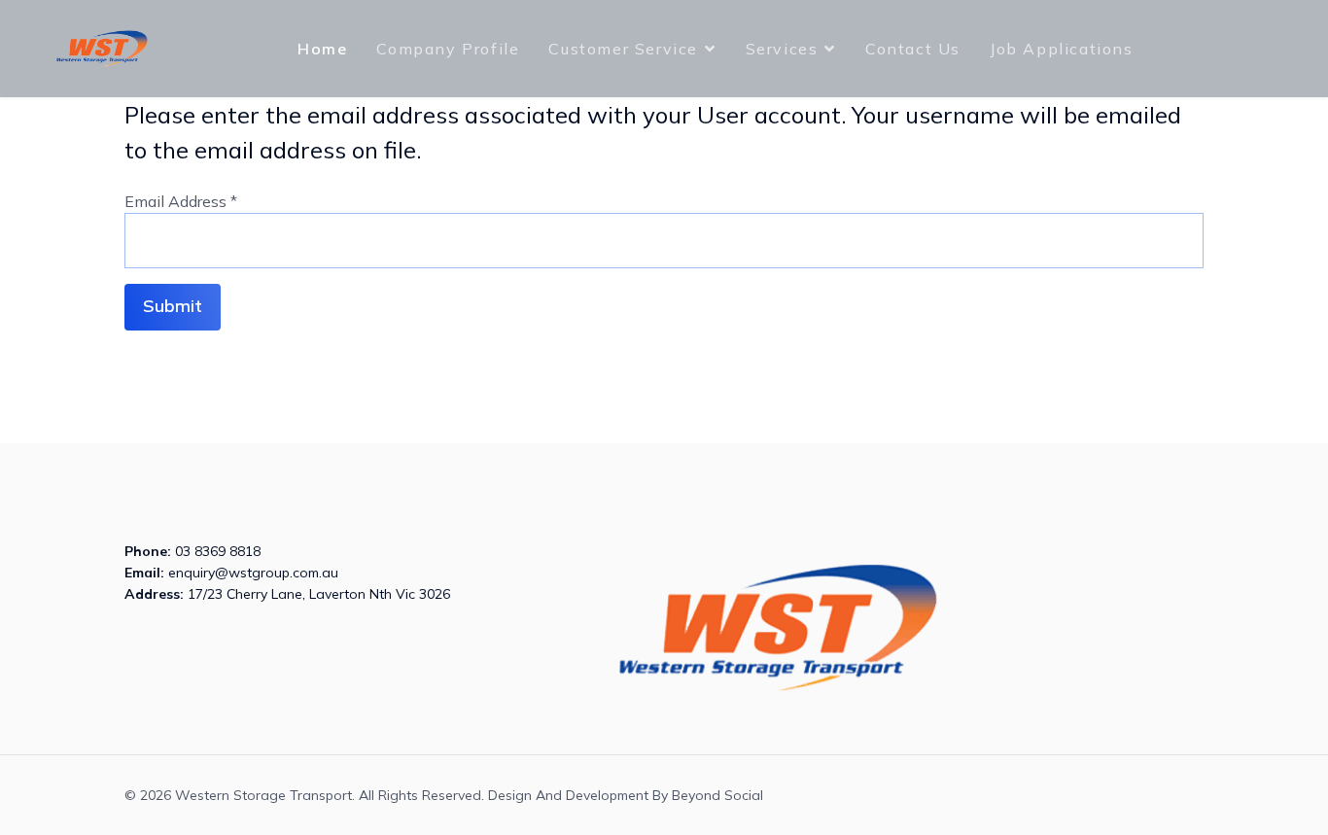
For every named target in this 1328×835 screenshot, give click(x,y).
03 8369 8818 (218, 551)
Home (322, 48)
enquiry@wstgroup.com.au (253, 572)
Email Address (180, 201)
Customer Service (623, 48)
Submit (172, 306)
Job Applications (1062, 48)
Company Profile (447, 48)
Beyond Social (717, 795)
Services (782, 48)
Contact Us (913, 48)
